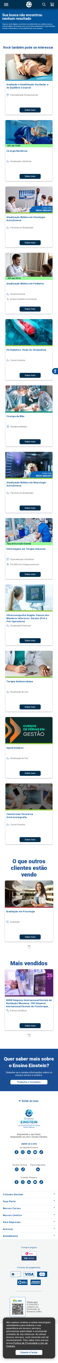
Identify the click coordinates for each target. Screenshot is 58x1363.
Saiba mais (30, 110)
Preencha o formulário (29, 1082)
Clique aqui (32, 1302)
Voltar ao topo (30, 1100)
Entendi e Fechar (29, 1352)
